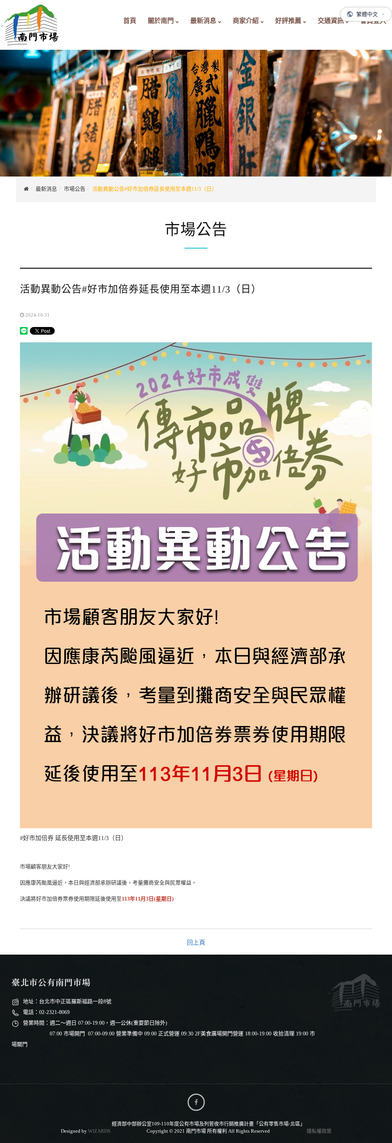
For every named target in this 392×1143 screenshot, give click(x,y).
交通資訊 (331, 21)
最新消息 (203, 21)
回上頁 (196, 942)
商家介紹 (246, 21)
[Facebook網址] (196, 1102)
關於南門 (161, 21)
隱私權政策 (319, 1131)
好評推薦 (288, 21)
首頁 (129, 21)
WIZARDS (99, 1131)
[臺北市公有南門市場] (30, 23)
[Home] (26, 189)
